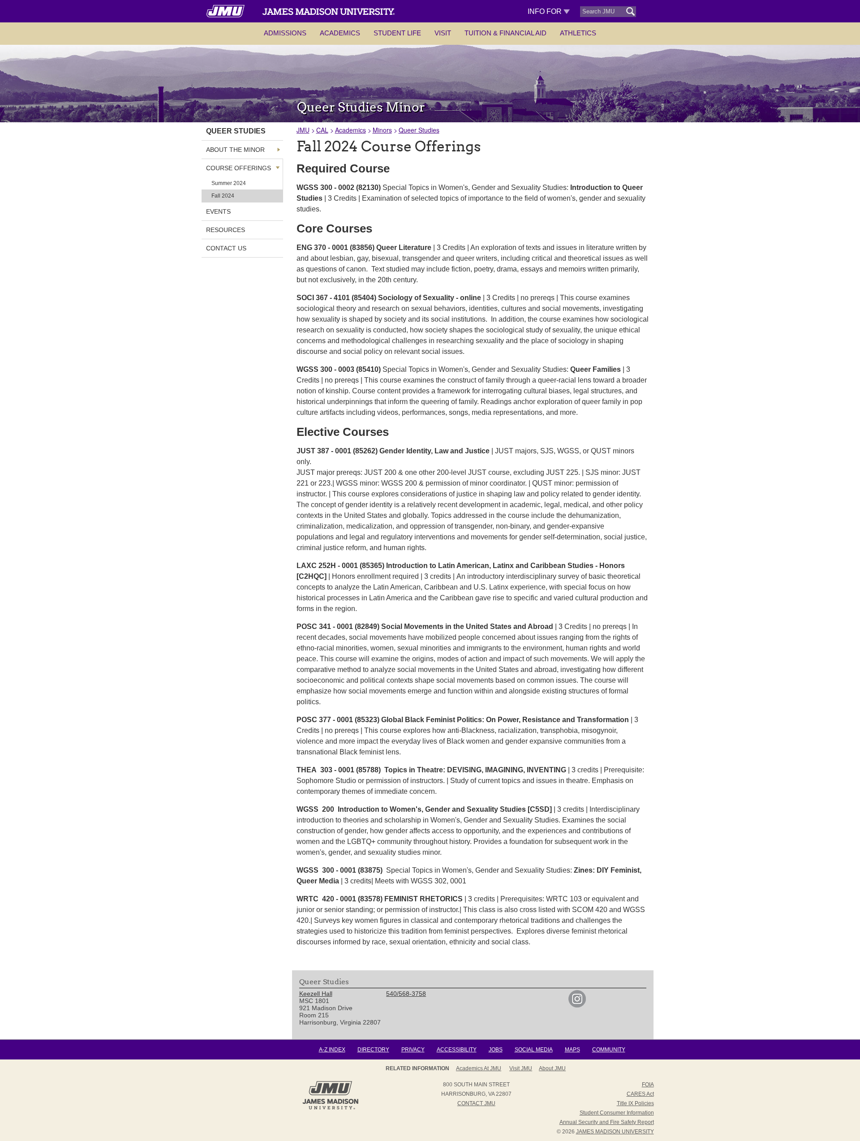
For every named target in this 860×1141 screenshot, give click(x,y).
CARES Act (640, 1094)
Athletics (578, 33)
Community (608, 1049)
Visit (442, 33)
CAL (322, 129)
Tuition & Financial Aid (505, 33)
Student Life (397, 33)
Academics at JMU (478, 1068)
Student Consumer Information (617, 1113)
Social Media (534, 1049)
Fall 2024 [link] (222, 196)
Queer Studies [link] (236, 131)
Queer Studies (419, 129)
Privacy (413, 1049)
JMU (303, 129)
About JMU (552, 1068)
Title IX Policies (635, 1103)
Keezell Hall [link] (315, 993)
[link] (577, 1005)
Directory (373, 1049)
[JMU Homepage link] (330, 1108)
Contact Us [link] (226, 248)
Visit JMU (520, 1068)
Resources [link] (225, 229)
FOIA (648, 1084)
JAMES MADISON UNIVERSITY (615, 1131)
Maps (572, 1049)
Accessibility (457, 1049)
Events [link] (218, 211)
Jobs (496, 1049)
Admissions (285, 33)
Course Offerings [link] (238, 168)
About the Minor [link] (235, 149)
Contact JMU (476, 1103)
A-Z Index (332, 1049)
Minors (382, 129)
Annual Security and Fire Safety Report (606, 1122)
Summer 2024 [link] (228, 183)
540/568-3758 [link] (406, 993)
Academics (340, 33)
